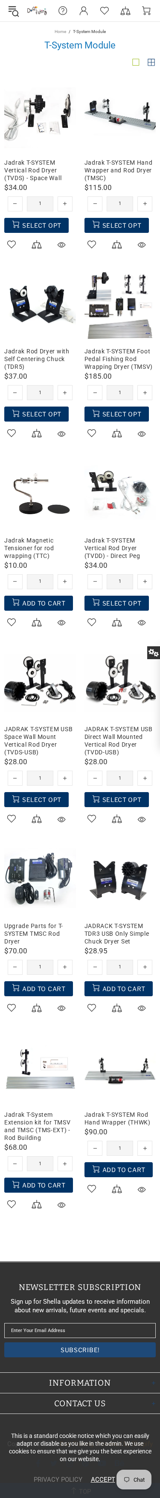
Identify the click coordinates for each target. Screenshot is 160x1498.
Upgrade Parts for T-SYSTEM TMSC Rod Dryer (33, 933)
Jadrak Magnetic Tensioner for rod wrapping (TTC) (29, 548)
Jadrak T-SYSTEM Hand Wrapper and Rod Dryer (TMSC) (118, 170)
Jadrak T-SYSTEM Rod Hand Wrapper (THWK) (117, 1118)
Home (60, 31)
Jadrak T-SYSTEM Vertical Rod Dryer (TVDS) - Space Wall (32, 170)
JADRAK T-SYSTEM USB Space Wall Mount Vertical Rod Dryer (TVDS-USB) (38, 741)
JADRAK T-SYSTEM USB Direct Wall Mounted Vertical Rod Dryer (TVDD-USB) (118, 741)
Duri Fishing (37, 10)
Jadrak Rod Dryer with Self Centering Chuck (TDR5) (37, 359)
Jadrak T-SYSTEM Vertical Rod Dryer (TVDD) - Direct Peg (112, 548)
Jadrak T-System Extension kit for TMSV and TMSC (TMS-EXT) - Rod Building (37, 1126)
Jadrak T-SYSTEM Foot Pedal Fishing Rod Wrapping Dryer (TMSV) (118, 359)
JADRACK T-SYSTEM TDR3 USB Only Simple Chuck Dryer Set (116, 933)
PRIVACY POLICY (58, 1479)
